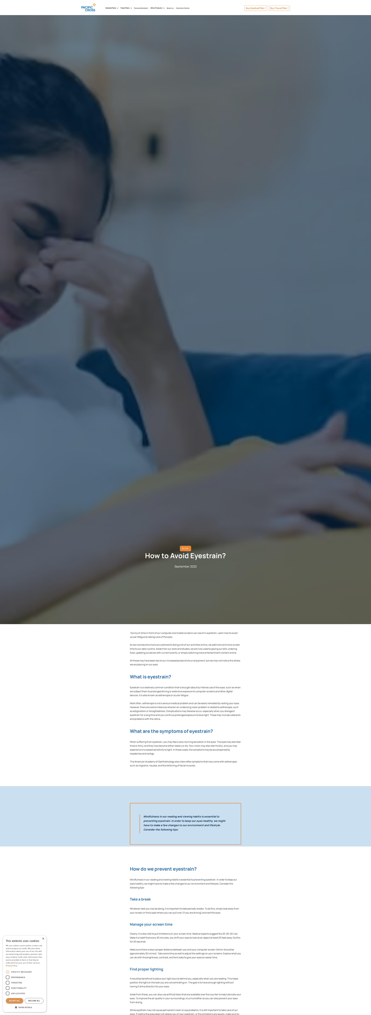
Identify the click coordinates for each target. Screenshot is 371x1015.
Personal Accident (141, 8)
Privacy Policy (11, 965)
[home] (92, 8)
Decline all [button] (34, 1000)
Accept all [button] (14, 1000)
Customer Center (183, 8)
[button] (111, 8)
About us (170, 8)
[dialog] (24, 974)
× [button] (43, 939)
